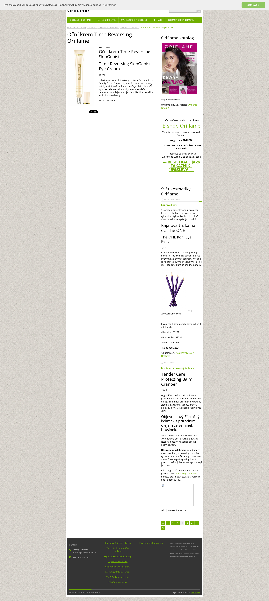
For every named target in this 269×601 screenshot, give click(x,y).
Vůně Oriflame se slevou (117, 577)
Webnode (195, 592)
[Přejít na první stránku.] (163, 523)
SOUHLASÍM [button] (253, 5)
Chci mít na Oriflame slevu (117, 566)
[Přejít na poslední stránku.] (163, 528)
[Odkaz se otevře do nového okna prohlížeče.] (81, 105)
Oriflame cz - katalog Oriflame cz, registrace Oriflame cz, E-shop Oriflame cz (103, 27)
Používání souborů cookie (151, 543)
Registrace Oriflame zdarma (118, 543)
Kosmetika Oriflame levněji (117, 572)
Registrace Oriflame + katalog (117, 556)
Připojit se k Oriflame (117, 561)
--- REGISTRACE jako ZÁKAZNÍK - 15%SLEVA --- (181, 165)
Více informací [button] (109, 5)
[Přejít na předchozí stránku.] (168, 523)
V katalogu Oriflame (186, 473)
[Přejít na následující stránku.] (196, 523)
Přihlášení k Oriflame (117, 582)
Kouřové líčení (169, 204)
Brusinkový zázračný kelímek (177, 368)
